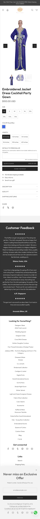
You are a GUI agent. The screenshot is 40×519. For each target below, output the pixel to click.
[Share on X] (8, 208)
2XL (30, 111)
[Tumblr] (17, 448)
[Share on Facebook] (3, 208)
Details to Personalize (11, 148)
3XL (4, 117)
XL (25, 111)
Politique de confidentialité (18, 506)
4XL (10, 117)
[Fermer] (36, 470)
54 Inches (25, 137)
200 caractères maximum (31, 159)
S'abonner (20, 497)
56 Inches (6, 142)
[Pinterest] (22, 448)
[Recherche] (32, 10)
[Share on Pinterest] (13, 208)
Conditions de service (11, 509)
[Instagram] (13, 448)
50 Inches (6, 137)
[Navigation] (3, 10)
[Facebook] (8, 448)
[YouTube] (27, 448)
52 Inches (15, 137)
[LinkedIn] (32, 448)
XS (4, 111)
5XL (15, 117)
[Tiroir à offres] (7, 10)
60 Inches (24, 142)
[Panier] (36, 10)
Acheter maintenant (20, 168)
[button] (5, 46)
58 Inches (15, 142)
